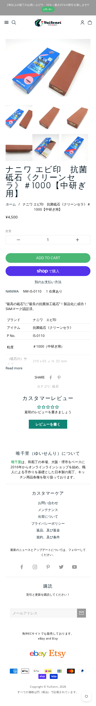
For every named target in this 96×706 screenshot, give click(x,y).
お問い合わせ (48, 503)
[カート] (90, 23)
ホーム (11, 204)
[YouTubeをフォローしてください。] (74, 566)
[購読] (81, 613)
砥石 (55, 386)
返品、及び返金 (48, 530)
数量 (8, 231)
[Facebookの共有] (49, 377)
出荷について (48, 516)
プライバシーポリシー (48, 523)
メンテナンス (48, 509)
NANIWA (12, 291)
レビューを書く (48, 424)
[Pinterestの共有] (58, 377)
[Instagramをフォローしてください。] (34, 566)
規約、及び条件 (48, 537)
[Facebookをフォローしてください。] (21, 566)
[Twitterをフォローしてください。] (61, 566)
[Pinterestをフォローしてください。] (48, 566)
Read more (14, 368)
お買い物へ (48, 9)
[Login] (82, 23)
